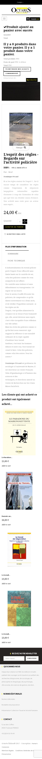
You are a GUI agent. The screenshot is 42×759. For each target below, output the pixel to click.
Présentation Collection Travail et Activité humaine (20, 710)
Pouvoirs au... (7, 516)
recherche (32, 80)
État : (5, 172)
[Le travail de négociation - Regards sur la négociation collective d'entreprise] (19, 549)
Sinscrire (32, 658)
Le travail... (6, 575)
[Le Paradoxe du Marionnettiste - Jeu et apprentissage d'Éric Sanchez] (19, 432)
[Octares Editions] (21, 9)
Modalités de (11, 705)
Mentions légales (8, 750)
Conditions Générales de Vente (26, 750)
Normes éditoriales (8, 699)
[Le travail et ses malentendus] (19, 608)
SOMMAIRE (13, 254)
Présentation (6, 754)
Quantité (7, 221)
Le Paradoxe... (7, 457)
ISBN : (7, 167)
